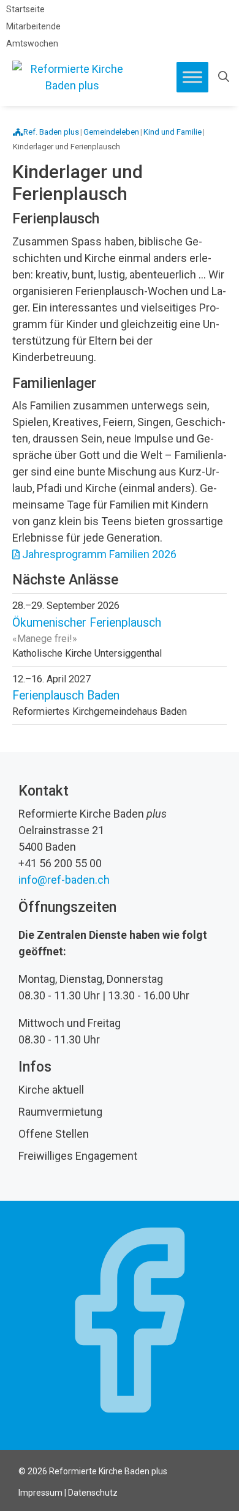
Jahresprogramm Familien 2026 (99, 554)
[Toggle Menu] (192, 77)
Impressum (40, 1493)
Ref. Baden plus (51, 131)
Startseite (25, 9)
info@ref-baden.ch (64, 879)
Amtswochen (32, 43)
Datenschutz (93, 1493)
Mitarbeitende (33, 26)
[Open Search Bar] (223, 77)
